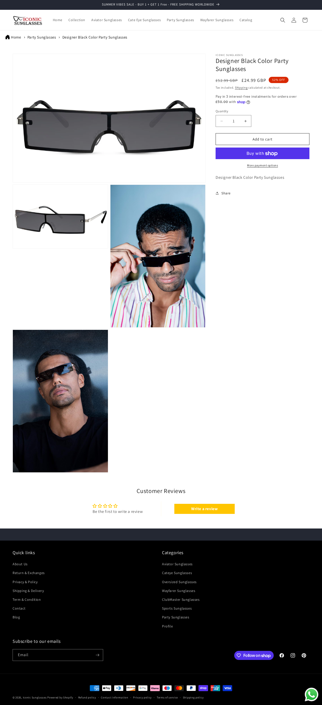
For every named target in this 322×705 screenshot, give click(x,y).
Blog (16, 617)
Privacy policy (142, 697)
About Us (20, 564)
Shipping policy (193, 697)
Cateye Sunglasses (177, 573)
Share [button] (226, 193)
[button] (282, 20)
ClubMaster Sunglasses (181, 599)
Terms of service (167, 697)
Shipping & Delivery (28, 590)
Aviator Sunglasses (177, 564)
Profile (167, 626)
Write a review (204, 508)
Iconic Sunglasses (35, 697)
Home (16, 37)
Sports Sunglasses (177, 608)
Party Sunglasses (41, 37)
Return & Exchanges (29, 573)
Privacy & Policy (25, 582)
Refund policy (87, 697)
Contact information (114, 697)
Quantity (222, 111)
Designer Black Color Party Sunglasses (94, 37)
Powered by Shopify (60, 697)
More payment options (262, 165)
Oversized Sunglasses (179, 582)
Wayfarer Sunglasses (178, 590)
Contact (19, 608)
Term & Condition (27, 599)
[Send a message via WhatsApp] (311, 694)
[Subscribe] (97, 655)
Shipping (241, 87)
